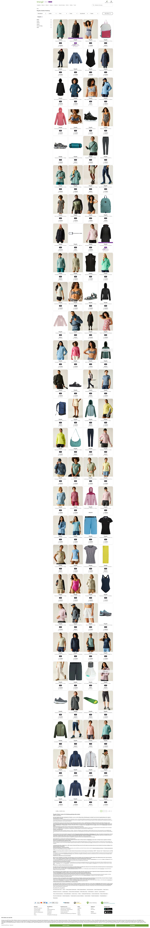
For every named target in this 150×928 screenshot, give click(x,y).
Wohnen (79, 914)
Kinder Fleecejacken (66, 895)
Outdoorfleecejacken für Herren (73, 868)
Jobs (35, 913)
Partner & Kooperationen (38, 912)
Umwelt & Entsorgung (65, 910)
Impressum (49, 913)
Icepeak (81, 824)
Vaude (95, 824)
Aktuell (92, 908)
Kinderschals (68, 880)
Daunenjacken (86, 834)
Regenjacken (60, 827)
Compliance (49, 912)
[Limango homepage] (40, 1)
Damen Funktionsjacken (57, 824)
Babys (38, 19)
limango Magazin (37, 910)
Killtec (103, 859)
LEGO (71, 879)
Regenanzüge (65, 824)
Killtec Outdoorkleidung (81, 889)
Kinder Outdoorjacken (98, 889)
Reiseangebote (93, 913)
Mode (64, 889)
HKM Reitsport (91, 891)
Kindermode (98, 883)
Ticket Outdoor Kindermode (71, 889)
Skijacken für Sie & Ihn (57, 891)
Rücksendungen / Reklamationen (66, 909)
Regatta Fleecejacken (95, 895)
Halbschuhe (90, 839)
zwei (83, 841)
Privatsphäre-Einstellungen (52, 914)
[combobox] (102, 5)
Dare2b (90, 863)
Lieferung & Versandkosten (66, 908)
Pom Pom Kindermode (57, 895)
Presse (35, 914)
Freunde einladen (37, 909)
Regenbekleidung (103, 895)
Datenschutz (49, 910)
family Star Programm (38, 908)
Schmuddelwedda (67, 893)
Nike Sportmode (90, 889)
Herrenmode (59, 872)
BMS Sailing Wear (76, 879)
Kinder (38, 21)
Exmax (109, 884)
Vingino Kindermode (95, 893)
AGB (48, 908)
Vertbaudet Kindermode (86, 893)
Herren (38, 24)
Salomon (96, 891)
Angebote (79, 908)
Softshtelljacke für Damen (68, 853)
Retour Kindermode (103, 893)
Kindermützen (109, 879)
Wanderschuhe (104, 824)
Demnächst (93, 909)
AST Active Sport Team (57, 889)
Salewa (107, 859)
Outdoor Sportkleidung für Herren (98, 848)
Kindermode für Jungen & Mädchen (77, 895)
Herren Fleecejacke (87, 875)
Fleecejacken (61, 879)
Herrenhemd (102, 868)
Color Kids (87, 824)
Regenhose (58, 863)
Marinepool (95, 863)
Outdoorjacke (67, 863)
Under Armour (74, 893)
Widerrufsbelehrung (51, 909)
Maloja (79, 893)
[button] (111, 1)
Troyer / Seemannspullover (58, 893)
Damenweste (60, 859)
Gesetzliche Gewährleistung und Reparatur (68, 913)
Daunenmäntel (102, 891)
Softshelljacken (91, 834)
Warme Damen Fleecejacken (74, 891)
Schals (91, 842)
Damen (38, 22)
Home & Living (39, 25)
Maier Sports (105, 889)
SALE (38, 27)
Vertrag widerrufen (64, 912)
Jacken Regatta (87, 895)
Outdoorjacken (65, 891)
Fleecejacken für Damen (80, 834)
